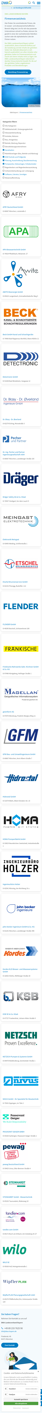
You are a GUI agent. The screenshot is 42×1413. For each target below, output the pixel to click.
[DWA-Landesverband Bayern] (7, 3)
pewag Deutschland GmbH (13, 1164)
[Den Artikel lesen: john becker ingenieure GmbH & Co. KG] (21, 923)
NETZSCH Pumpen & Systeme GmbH (17, 1056)
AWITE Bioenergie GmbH (13, 292)
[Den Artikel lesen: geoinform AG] (21, 708)
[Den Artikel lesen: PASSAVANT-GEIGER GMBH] (14, 1118)
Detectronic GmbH (10, 376)
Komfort (12, 1389)
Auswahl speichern (21, 1399)
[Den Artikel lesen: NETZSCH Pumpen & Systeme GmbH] (21, 1053)
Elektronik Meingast (11, 539)
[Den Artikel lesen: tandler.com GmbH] (14, 1216)
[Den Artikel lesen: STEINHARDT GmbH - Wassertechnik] (14, 1184)
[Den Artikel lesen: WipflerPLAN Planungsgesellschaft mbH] (14, 1282)
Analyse (12, 1394)
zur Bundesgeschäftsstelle (22, 8)
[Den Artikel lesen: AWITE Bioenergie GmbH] (21, 288)
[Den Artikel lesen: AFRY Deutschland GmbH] (14, 194)
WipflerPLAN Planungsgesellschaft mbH (19, 1295)
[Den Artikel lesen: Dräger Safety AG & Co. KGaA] (21, 493)
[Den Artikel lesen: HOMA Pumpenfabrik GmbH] (21, 835)
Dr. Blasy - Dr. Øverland (12, 419)
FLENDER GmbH (9, 624)
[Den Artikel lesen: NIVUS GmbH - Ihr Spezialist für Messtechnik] (21, 1095)
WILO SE (6, 1262)
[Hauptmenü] (38, 3)
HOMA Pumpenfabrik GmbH (14, 839)
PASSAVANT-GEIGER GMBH (13, 1131)
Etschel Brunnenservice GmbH (15, 581)
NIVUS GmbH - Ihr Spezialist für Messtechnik (20, 1099)
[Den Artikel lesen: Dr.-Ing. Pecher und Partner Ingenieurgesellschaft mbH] (14, 439)
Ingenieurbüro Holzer (11, 884)
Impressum (25, 1408)
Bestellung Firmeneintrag (18, 72)
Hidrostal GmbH (9, 796)
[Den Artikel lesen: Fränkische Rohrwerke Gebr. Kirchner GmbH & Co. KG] (21, 663)
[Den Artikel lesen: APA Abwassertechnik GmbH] (21, 246)
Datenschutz (17, 1408)
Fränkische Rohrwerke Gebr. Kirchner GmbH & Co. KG (21, 667)
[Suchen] (34, 3)
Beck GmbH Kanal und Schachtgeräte (18, 334)
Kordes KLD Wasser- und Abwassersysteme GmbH (20, 970)
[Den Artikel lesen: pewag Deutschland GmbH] (14, 1151)
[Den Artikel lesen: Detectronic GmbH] (21, 373)
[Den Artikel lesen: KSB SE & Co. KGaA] (21, 1010)
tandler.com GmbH (10, 1229)
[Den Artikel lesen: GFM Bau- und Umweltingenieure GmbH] (21, 750)
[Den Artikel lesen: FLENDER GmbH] (21, 621)
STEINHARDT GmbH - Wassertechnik (17, 1197)
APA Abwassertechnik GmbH (14, 249)
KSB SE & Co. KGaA (10, 1014)
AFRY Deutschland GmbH (13, 207)
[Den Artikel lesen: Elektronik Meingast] (21, 536)
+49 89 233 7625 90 (13, 1328)
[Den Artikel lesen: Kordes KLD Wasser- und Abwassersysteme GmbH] (21, 965)
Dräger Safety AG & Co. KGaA (14, 497)
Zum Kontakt (10, 1345)
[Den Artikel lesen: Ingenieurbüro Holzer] (21, 880)
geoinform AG (8, 711)
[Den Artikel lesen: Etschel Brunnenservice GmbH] (21, 578)
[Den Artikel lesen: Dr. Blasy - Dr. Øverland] (21, 416)
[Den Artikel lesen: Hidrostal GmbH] (21, 793)
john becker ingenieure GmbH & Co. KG (18, 926)
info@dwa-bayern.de (9, 1331)
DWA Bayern (14, 112)
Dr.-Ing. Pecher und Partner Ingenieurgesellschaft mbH (14, 453)
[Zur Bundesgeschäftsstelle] (29, 3)
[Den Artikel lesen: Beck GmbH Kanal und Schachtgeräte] (21, 331)
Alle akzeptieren (21, 1403)
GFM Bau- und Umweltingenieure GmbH (19, 754)
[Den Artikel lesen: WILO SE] (14, 1249)
